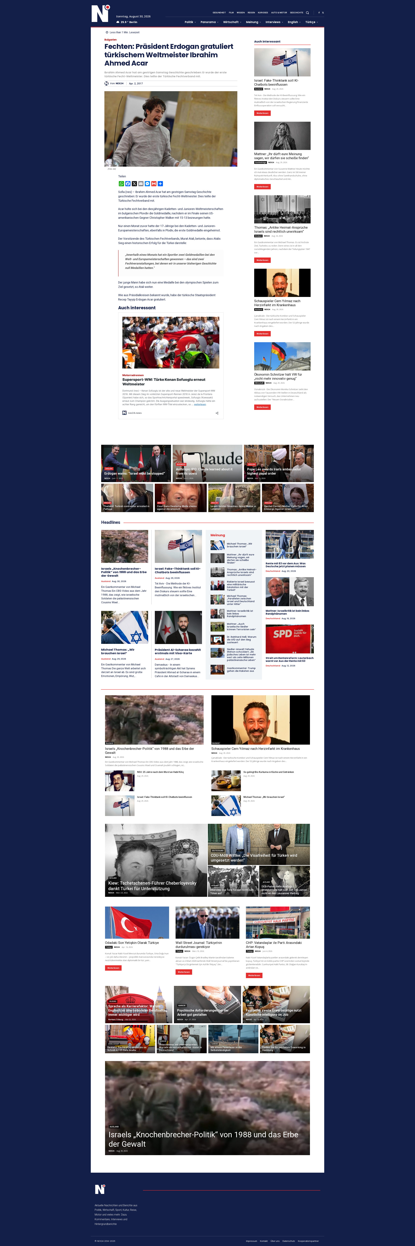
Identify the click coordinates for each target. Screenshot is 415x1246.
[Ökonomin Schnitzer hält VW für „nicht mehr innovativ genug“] (282, 356)
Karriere (182, 1006)
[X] (323, 13)
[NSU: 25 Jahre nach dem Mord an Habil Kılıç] (120, 780)
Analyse (258, 236)
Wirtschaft (259, 383)
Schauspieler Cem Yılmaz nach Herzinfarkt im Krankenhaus (277, 303)
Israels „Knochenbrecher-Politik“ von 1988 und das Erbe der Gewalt (124, 572)
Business (181, 464)
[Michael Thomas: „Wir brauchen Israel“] (124, 627)
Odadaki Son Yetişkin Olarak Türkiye (132, 943)
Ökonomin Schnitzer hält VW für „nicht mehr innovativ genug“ (278, 377)
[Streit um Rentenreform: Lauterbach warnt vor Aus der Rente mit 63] (290, 639)
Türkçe (109, 947)
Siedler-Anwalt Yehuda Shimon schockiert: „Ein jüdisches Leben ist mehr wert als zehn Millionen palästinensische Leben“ (241, 655)
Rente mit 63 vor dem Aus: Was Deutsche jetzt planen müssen (286, 565)
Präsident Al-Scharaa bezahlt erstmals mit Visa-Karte (178, 651)
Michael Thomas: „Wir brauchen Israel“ (118, 651)
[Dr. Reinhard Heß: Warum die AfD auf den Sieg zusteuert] (218, 639)
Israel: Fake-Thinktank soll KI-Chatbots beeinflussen (276, 82)
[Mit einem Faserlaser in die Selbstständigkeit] (233, 1039)
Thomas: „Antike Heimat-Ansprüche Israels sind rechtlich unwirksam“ (281, 229)
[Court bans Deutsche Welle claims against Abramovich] (181, 498)
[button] (307, 13)
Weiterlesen (262, 113)
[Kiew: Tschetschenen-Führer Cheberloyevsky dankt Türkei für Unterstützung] (156, 860)
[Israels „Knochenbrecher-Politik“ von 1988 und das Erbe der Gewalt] (124, 546)
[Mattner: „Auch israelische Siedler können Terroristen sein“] (218, 627)
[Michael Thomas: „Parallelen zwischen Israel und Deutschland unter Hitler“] (218, 599)
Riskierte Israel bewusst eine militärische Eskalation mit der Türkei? (241, 585)
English (109, 469)
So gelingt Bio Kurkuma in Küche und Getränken (268, 772)
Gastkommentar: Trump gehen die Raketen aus (241, 670)
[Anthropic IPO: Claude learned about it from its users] (208, 463)
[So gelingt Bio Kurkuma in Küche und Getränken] (226, 780)
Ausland (258, 89)
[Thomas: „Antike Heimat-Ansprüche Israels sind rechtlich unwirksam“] (282, 209)
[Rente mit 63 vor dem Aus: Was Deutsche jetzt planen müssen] (290, 544)
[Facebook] (319, 13)
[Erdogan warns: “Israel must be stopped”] (136, 463)
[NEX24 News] (101, 13)
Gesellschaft (113, 1044)
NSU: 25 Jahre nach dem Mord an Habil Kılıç (160, 772)
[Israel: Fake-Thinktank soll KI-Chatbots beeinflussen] (282, 62)
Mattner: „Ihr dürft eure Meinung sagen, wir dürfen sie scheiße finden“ (281, 156)
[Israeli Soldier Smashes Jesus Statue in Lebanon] (234, 498)
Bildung (112, 1001)
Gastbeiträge (260, 162)
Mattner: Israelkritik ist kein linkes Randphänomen (287, 612)
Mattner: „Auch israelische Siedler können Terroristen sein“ (241, 626)
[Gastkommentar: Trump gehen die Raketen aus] (218, 670)
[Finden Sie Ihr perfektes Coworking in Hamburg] (285, 1039)
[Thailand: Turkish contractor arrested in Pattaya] (127, 498)
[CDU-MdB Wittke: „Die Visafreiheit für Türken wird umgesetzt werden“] (259, 844)
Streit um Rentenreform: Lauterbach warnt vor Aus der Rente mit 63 (290, 659)
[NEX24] (107, 83)
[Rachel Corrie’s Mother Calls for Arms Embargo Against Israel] (288, 498)
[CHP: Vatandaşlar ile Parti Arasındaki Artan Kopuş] (278, 923)
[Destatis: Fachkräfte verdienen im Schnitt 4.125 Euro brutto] (130, 1039)
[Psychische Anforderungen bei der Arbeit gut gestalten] (207, 1004)
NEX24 (120, 83)
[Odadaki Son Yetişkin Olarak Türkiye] (137, 923)
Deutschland (273, 571)
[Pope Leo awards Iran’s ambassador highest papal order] (279, 463)
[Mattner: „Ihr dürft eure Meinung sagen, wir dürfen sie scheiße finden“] (282, 136)
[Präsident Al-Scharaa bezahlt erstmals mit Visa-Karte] (178, 627)
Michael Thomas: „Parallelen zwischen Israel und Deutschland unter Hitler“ (241, 600)
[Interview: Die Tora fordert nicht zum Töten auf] (233, 881)
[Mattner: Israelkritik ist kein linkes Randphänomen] (218, 614)
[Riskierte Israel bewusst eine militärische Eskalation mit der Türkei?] (218, 585)
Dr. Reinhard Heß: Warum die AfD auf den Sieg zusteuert (241, 639)
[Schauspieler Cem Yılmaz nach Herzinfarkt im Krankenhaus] (282, 283)
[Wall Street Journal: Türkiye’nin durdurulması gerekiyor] (208, 923)
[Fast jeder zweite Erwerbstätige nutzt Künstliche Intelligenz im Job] (276, 1004)
